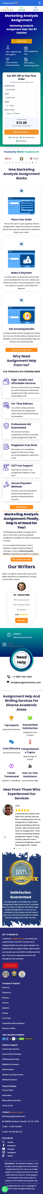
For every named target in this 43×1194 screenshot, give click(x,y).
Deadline (6, 102)
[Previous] (5, 837)
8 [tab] (29, 162)
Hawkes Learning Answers (12, 1075)
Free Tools (6, 1018)
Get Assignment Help (21, 559)
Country (6, 94)
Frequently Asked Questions (13, 1023)
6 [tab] (22, 162)
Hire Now (21, 620)
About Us (5, 987)
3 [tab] (12, 162)
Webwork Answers (9, 1080)
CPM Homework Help (10, 1059)
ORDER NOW (10, 966)
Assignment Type (9, 86)
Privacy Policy (7, 1090)
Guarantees (6, 1095)
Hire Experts (21, 507)
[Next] (38, 837)
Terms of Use (7, 1106)
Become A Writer (9, 1028)
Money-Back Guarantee (11, 1100)
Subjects (5, 1008)
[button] (39, 3)
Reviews (5, 998)
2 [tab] (9, 162)
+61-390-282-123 (15, 1132)
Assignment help (18, 939)
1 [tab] (6, 162)
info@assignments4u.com (14, 1116)
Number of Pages (9, 110)
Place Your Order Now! (21, 350)
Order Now (21, 41)
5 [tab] (19, 162)
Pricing (5, 1013)
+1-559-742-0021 (15, 1127)
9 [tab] (32, 162)
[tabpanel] (8, 159)
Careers (5, 1003)
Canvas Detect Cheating (11, 1054)
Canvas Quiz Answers (10, 1049)
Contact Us (6, 993)
